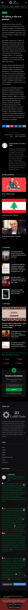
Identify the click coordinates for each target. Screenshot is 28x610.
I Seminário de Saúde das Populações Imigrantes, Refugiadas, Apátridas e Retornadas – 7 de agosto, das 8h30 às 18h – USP (18, 268)
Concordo (9, 604)
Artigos (3, 459)
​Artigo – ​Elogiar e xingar (8, 194)
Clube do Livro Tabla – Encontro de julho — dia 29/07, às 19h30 (17, 291)
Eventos (3, 455)
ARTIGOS (4, 12)
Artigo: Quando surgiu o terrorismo (11, 236)
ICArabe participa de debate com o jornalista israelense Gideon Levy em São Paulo (18, 254)
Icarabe (3, 450)
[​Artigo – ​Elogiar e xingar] (14, 184)
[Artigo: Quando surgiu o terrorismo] (14, 227)
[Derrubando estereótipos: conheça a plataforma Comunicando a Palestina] (6, 345)
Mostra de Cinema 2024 (7, 457)
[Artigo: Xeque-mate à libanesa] (14, 206)
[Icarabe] (14, 2)
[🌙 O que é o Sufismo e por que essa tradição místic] (14, 520)
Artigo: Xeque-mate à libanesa (10, 215)
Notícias (4, 452)
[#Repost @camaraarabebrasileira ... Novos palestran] (14, 495)
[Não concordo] (26, 604)
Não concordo (18, 604)
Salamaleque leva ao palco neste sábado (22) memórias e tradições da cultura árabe (18, 334)
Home (3, 447)
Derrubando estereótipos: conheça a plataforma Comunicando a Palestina (18, 344)
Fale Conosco (5, 462)
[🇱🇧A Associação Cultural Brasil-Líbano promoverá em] (14, 545)
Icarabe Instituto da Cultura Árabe (17, 144)
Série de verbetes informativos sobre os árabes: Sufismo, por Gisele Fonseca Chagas (14, 325)
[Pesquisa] (25, 2)
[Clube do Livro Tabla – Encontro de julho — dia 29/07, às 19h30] (6, 294)
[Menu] (3, 2)
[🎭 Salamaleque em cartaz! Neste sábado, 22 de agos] (14, 569)
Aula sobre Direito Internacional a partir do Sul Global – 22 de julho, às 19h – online (18, 279)
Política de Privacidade (16, 393)
